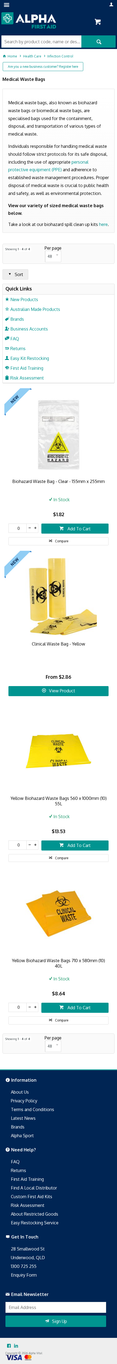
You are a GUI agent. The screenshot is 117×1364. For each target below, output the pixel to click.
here (103, 224)
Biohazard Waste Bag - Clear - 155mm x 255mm (58, 481)
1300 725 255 (23, 1266)
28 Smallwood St (28, 1249)
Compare (61, 541)
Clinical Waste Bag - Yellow (58, 644)
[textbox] (41, 41)
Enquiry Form (24, 1275)
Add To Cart (78, 528)
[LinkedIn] (16, 1346)
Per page (53, 248)
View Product (62, 690)
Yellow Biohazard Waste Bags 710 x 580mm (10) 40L (58, 963)
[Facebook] (9, 1346)
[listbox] (53, 256)
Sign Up (59, 1321)
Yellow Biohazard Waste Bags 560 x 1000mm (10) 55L (59, 801)
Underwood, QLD (28, 1257)
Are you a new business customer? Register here (43, 67)
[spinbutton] (17, 528)
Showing (17, 249)
